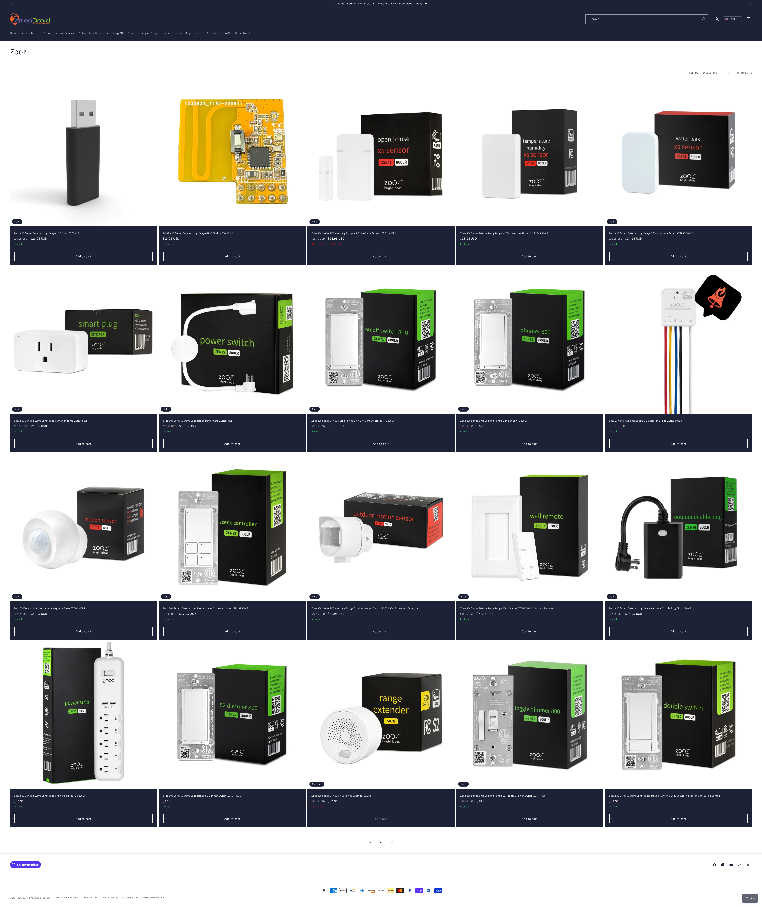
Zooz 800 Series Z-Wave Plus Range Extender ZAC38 (341, 795)
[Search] (703, 19)
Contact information (153, 897)
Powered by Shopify (40, 897)
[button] (30, 33)
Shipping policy (130, 897)
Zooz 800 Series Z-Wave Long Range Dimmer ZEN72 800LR (493, 420)
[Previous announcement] (11, 4)
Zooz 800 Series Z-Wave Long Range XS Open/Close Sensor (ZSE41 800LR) (354, 233)
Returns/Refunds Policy (67, 897)
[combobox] (647, 19)
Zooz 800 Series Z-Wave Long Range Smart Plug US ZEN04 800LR (51, 420)
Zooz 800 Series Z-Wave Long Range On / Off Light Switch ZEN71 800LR (352, 420)
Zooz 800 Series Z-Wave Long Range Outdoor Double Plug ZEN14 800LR (650, 608)
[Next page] (391, 841)
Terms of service (109, 897)
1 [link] (370, 841)
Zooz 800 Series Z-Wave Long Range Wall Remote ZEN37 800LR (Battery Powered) (507, 608)
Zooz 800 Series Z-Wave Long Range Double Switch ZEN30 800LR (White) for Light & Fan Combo (664, 795)
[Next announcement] (750, 4)
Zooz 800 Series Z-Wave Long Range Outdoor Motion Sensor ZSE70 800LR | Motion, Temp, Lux (365, 608)
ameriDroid (24, 897)
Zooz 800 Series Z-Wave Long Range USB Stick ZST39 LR (46, 233)
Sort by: (694, 72)
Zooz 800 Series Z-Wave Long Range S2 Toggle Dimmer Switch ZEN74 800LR (504, 795)
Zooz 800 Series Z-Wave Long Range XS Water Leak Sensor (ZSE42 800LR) (651, 233)
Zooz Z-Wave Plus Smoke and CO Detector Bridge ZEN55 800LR (645, 420)
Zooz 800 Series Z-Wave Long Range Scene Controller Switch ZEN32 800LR (205, 608)
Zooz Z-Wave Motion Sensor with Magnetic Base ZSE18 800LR (49, 608)
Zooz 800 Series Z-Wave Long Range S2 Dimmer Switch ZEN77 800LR (202, 795)
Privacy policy (90, 897)
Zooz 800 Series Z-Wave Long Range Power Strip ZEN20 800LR (49, 795)
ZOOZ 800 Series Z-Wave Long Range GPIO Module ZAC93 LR (198, 233)
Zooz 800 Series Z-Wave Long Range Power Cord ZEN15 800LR (198, 420)
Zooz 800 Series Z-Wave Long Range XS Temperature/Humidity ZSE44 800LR (504, 233)
